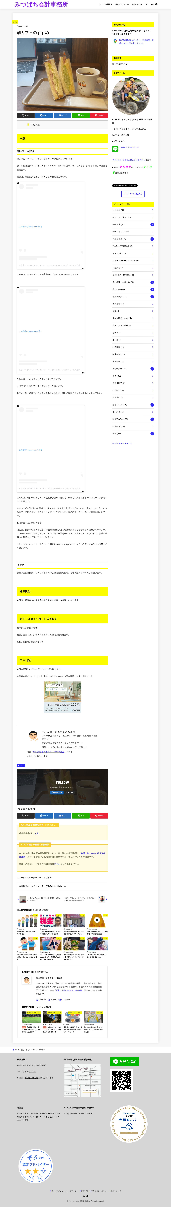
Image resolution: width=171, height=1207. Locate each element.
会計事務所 (120, 297)
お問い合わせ (137, 4)
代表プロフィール (122, 4)
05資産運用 (119, 239)
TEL (147, 4)
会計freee (119, 289)
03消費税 (118, 224)
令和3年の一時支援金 (123, 275)
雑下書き (119, 426)
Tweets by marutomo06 (122, 443)
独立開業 (118, 347)
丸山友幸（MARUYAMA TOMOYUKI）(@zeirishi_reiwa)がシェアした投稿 (49, 265)
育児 (117, 376)
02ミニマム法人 (122, 217)
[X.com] (69, 792)
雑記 (117, 434)
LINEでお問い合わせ (130, 147)
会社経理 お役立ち (123, 282)
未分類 (117, 340)
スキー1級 (119, 253)
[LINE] (156, 4)
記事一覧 (84, 1191)
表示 (37, 125)
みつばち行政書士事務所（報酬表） (79, 1114)
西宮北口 (118, 397)
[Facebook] (56, 792)
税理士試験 (120, 369)
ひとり (15, 22)
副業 (116, 311)
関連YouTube (120, 419)
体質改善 (118, 304)
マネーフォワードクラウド (126, 261)
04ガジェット (121, 232)
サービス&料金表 (105, 4)
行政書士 (118, 390)
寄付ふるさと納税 (122, 325)
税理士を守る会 (31, 1078)
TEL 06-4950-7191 (120, 64)
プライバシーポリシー (99, 1191)
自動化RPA (119, 383)
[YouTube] (152, 4)
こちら (35, 833)
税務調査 (118, 362)
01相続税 (118, 210)
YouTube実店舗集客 (123, 246)
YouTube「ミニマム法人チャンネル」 (129, 160)
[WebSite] (41, 1000)
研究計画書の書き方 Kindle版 (47, 752)
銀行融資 (118, 412)
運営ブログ (120, 405)
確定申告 (119, 354)
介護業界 (118, 268)
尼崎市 (117, 333)
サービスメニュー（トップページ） (64, 1191)
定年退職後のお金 (122, 318)
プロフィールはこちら (133, 194)
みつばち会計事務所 (41, 4)
